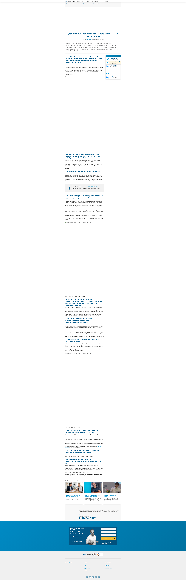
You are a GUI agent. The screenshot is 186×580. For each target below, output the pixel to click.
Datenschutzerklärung (104, 543)
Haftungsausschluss (87, 568)
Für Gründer (87, 1)
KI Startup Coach (112, 58)
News (102, 1)
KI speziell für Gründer (113, 63)
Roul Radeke (88, 39)
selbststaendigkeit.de (68, 562)
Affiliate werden (106, 563)
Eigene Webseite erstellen (114, 76)
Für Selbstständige (95, 1)
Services (106, 1)
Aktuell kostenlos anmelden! (114, 59)
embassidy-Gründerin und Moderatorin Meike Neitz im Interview (112, 493)
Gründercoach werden (107, 562)
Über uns (85, 562)
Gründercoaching (80, 1)
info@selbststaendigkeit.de (71, 563)
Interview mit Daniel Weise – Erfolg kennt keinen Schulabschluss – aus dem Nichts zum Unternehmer (93, 493)
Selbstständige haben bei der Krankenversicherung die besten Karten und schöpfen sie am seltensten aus (74, 493)
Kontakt (85, 563)
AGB (85, 565)
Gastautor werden (107, 565)
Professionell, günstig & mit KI (114, 77)
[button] (114, 529)
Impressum (86, 570)
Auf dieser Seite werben (108, 568)
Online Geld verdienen (113, 65)
